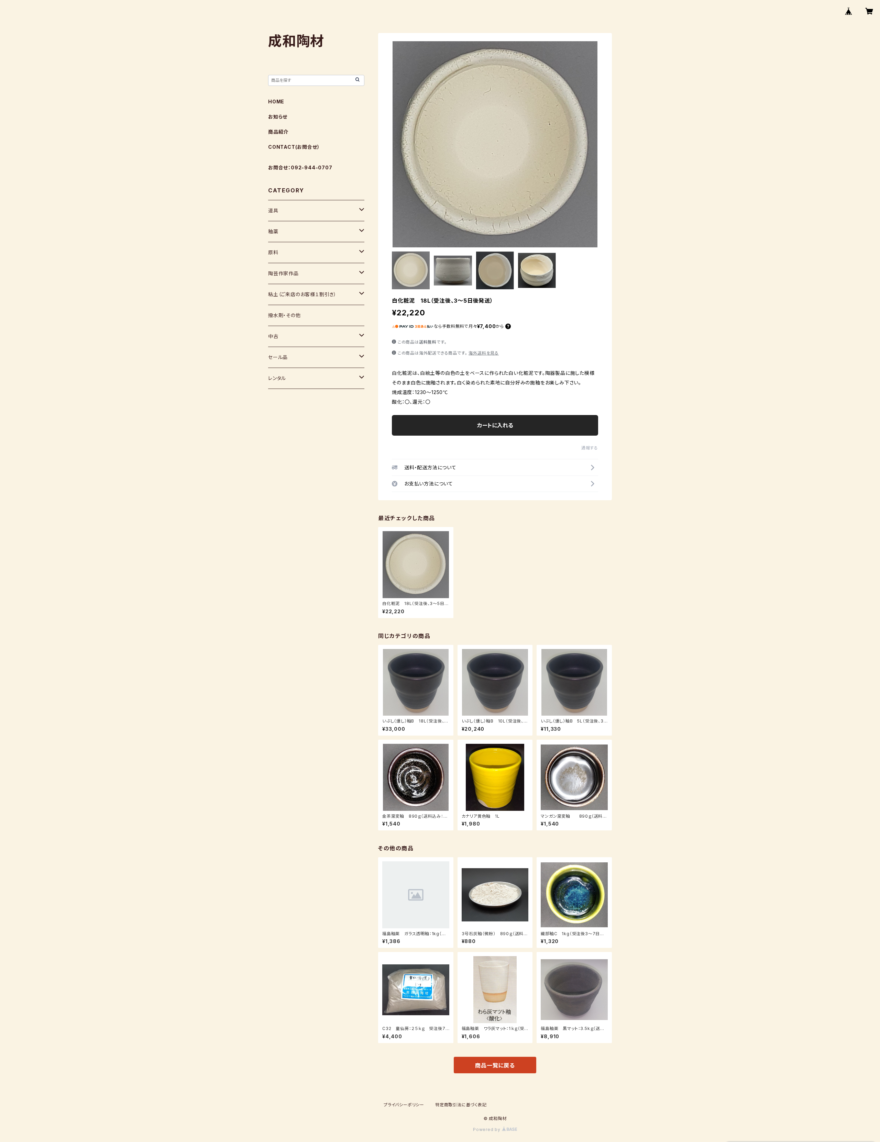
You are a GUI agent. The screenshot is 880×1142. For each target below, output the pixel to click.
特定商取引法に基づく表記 (461, 1104)
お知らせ (277, 117)
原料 (273, 252)
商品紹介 (278, 132)
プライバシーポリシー (404, 1104)
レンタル (277, 378)
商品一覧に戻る (495, 1065)
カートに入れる (495, 425)
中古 (273, 336)
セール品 (278, 357)
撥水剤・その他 (284, 315)
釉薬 (273, 231)
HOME (276, 101)
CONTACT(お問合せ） (294, 147)
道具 (273, 210)
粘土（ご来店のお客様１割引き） (302, 294)
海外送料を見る (484, 353)
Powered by (487, 1129)
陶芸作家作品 (283, 273)
